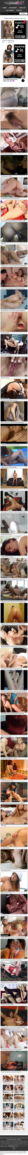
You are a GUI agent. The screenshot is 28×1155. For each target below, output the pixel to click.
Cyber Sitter (19, 1139)
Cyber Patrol (9, 1139)
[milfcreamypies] (14, 3)
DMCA (14, 1148)
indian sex (12, 1151)
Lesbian (8, 40)
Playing (12, 40)
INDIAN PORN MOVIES (11, 1153)
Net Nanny (14, 1139)
